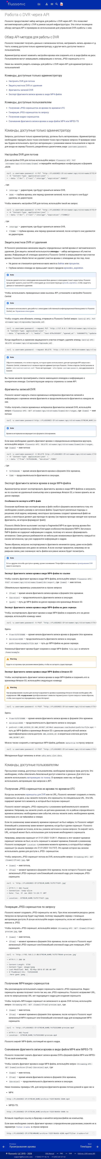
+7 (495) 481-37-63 (58, 1157)
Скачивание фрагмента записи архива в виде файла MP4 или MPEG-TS (44, 121)
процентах (74, 263)
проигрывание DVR (85, 563)
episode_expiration (69, 283)
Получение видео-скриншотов (24, 117)
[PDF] (63, 4)
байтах (61, 263)
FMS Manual (49, 1154)
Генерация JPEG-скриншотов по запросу (29, 112)
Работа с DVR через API (86, 1154)
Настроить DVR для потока (22, 81)
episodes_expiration (73, 268)
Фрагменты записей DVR (21, 90)
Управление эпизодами (24, 311)
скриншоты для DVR (35, 794)
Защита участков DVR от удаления (25, 85)
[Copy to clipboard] (93, 173)
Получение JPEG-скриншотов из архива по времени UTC (37, 108)
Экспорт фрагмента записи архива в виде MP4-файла (35, 94)
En (39, 4)
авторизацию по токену (38, 777)
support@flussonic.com (23, 1157)
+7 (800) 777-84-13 (42, 1157)
